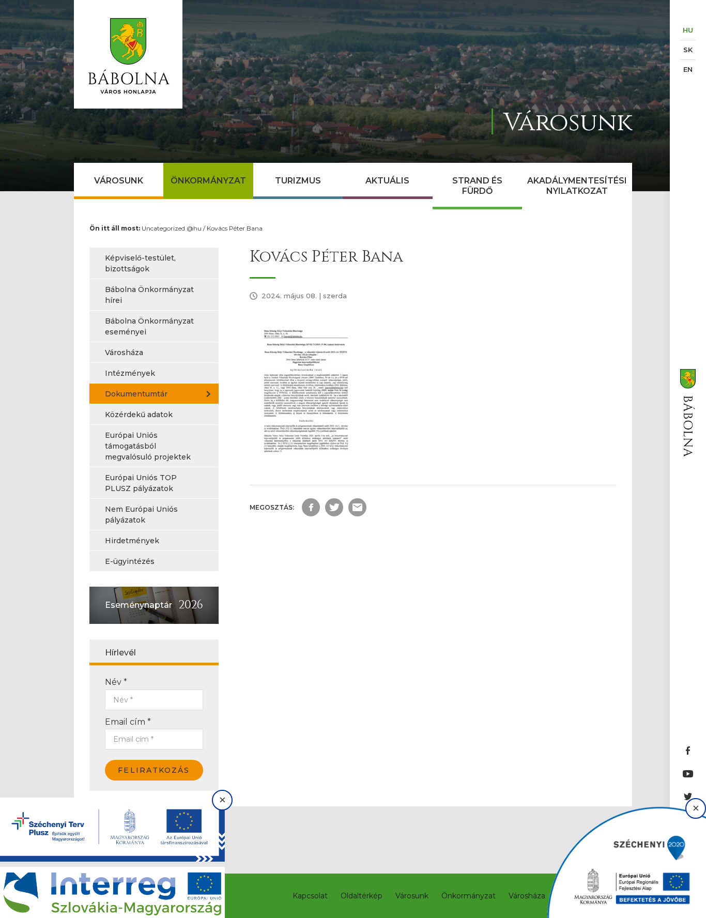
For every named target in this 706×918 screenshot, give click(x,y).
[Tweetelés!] (334, 507)
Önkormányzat (208, 181)
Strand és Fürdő (477, 186)
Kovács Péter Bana (235, 228)
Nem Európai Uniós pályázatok (141, 514)
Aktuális (387, 181)
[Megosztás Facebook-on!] (311, 507)
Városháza (124, 352)
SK (688, 49)
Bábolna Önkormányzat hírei (149, 295)
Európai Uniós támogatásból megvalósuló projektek (148, 446)
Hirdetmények (132, 540)
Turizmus (298, 181)
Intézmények (130, 373)
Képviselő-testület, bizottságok (140, 263)
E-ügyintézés (130, 561)
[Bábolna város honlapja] (128, 54)
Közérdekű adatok (139, 414)
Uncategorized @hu (172, 228)
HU (688, 30)
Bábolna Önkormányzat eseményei (149, 326)
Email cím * (128, 722)
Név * (116, 682)
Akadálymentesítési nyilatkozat (577, 186)
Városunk (118, 181)
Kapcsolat (310, 895)
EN (688, 69)
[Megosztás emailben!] (357, 507)
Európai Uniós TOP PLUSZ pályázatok (141, 483)
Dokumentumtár (136, 394)
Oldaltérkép (361, 895)
